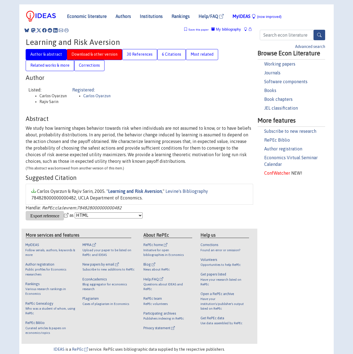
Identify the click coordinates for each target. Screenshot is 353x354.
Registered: (83, 89)
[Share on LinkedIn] (55, 30)
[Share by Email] (61, 30)
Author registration (283, 148)
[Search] (319, 35)
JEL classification (281, 108)
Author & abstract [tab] (46, 54)
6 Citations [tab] (171, 54)
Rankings (181, 16)
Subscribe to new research (290, 131)
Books (270, 90)
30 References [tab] (140, 54)
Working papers (279, 63)
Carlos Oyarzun (97, 96)
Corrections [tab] (89, 65)
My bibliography (228, 29)
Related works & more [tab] (49, 65)
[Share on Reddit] (50, 30)
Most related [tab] (202, 54)
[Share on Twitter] (39, 30)
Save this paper (198, 29)
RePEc (78, 349)
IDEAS (59, 349)
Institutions (151, 16)
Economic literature (87, 16)
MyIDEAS (257, 16)
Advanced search (310, 46)
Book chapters (278, 99)
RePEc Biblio (277, 139)
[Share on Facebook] (44, 30)
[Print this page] (66, 30)
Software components (285, 81)
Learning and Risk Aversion (135, 191)
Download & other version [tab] (94, 54)
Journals (272, 72)
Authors (123, 16)
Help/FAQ (209, 16)
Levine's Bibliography (186, 191)
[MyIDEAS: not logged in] (247, 29)
